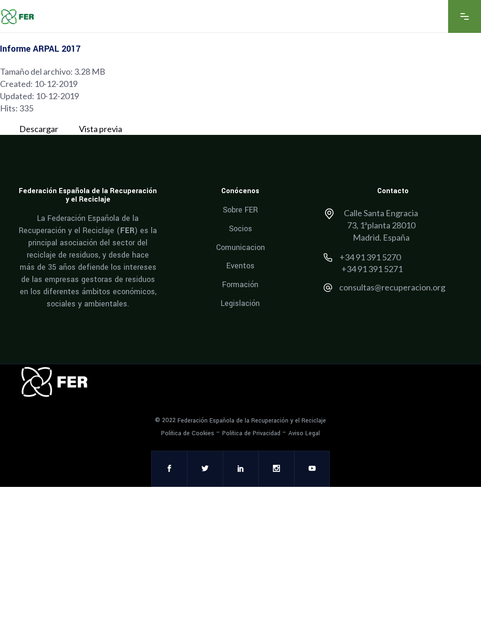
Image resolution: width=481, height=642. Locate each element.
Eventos (240, 265)
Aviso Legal (304, 433)
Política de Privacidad (251, 433)
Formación (240, 284)
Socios (240, 228)
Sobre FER (240, 209)
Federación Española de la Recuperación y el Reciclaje (252, 420)
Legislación (240, 303)
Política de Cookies (187, 433)
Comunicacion (240, 247)
